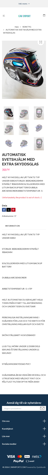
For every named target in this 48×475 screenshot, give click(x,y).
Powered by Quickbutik (36, 467)
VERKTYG (26, 27)
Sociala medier (9, 444)
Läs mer (6, 436)
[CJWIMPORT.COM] (24, 16)
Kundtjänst (7, 428)
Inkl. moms (23, 4)
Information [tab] (12, 226)
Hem (17, 27)
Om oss (6, 421)
